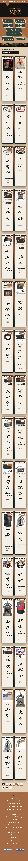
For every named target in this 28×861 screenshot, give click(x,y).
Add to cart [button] (8, 227)
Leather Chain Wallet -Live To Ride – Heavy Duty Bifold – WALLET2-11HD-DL (7, 440)
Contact (14, 840)
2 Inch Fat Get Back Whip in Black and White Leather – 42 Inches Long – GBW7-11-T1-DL (7, 124)
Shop (14, 795)
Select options (8, 98)
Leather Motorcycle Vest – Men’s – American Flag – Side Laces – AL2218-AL (20, 624)
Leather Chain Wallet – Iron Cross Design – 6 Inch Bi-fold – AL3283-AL (20, 396)
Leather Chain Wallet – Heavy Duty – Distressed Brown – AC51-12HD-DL (7, 664)
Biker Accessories (14, 813)
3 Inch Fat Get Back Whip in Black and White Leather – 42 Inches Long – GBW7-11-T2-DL (7, 167)
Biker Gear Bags (14, 806)
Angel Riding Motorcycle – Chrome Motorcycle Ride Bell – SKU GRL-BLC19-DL (7, 763)
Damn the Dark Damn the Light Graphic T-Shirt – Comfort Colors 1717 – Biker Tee (7, 82)
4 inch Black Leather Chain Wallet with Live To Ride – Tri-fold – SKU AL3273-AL (7, 308)
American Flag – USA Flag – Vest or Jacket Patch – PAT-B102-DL (7, 710)
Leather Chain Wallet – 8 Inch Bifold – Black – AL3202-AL (20, 436)
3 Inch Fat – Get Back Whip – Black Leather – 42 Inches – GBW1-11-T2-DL (20, 164)
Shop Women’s (14, 801)
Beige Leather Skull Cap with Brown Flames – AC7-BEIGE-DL (20, 757)
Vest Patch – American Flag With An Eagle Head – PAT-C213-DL (7, 579)
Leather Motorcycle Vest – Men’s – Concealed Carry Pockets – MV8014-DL (7, 537)
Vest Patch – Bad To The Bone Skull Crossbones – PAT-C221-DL (20, 578)
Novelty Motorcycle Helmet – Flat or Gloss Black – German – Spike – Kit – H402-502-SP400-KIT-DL (7, 259)
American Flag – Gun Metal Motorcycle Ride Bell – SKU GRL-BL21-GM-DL (7, 626)
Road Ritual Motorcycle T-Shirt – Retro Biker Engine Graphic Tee (20, 77)
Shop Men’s (14, 798)
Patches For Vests (14, 834)
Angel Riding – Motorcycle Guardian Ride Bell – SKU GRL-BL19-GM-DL (20, 717)
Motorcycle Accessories (14, 824)
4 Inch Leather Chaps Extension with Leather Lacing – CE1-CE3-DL (20, 303)
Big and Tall (14, 803)
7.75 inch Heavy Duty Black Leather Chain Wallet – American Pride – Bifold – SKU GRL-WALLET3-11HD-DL (20, 488)
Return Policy (14, 843)
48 (3, 787)
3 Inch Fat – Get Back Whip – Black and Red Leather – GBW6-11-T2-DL (20, 122)
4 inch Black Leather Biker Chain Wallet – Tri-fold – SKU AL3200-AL (20, 260)
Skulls (14, 837)
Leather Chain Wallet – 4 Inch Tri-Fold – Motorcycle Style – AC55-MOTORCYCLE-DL (20, 212)
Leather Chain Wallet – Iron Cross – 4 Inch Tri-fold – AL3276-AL (7, 215)
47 (21, 784)
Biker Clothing (14, 809)
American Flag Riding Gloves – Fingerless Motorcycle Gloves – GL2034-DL (20, 668)
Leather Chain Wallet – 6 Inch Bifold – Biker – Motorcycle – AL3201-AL (7, 396)
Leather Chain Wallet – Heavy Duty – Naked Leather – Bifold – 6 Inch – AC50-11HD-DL (20, 353)
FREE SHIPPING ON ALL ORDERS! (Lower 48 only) (14, 1)
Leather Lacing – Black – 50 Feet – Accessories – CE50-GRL (7, 350)
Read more (21, 228)
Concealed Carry (14, 817)
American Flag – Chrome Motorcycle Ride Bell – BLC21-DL (20, 535)
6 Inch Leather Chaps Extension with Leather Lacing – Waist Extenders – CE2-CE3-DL (7, 485)
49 (7, 787)
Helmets (14, 820)
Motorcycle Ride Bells (14, 829)
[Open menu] (7, 4)
